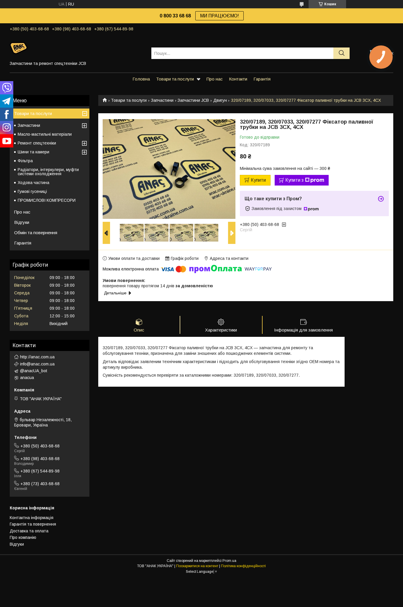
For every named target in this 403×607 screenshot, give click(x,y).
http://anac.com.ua (37, 357)
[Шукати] (341, 53)
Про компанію (23, 537)
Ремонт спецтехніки (37, 143)
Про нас (215, 78)
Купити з (294, 180)
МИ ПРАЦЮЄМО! (219, 15)
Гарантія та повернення (33, 524)
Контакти (238, 78)
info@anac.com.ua (37, 364)
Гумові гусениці (32, 191)
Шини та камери (33, 152)
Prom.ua (229, 561)
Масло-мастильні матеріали (45, 134)
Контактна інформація (31, 517)
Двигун (220, 100)
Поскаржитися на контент (197, 566)
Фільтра (25, 160)
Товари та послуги (175, 78)
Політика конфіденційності (243, 566)
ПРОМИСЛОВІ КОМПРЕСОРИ (47, 200)
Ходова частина (33, 182)
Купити (258, 180)
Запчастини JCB (193, 100)
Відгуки (21, 222)
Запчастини (162, 100)
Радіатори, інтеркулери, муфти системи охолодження (48, 171)
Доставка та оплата (29, 531)
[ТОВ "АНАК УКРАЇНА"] (77, 48)
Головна (141, 78)
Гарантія (262, 78)
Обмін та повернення (35, 232)
